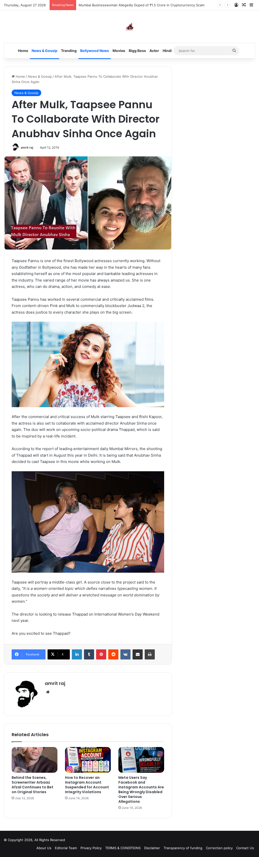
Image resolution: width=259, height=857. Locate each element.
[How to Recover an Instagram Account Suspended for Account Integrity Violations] (88, 760)
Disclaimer (152, 848)
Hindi (167, 50)
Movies (119, 50)
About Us (43, 848)
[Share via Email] (138, 654)
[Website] (48, 692)
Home (23, 50)
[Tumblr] (89, 654)
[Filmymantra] (129, 26)
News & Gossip (44, 50)
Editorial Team (66, 848)
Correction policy (219, 848)
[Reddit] (113, 654)
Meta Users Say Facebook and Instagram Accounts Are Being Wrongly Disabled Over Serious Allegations (141, 789)
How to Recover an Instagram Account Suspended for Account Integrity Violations (87, 784)
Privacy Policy (91, 848)
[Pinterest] (101, 654)
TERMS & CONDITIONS (123, 848)
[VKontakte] (125, 654)
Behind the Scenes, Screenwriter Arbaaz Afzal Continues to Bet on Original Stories (32, 784)
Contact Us (245, 848)
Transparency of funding (183, 848)
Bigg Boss (137, 50)
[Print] (150, 654)
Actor (154, 50)
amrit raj (27, 147)
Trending (69, 50)
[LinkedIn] (77, 654)
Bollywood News (94, 50)
